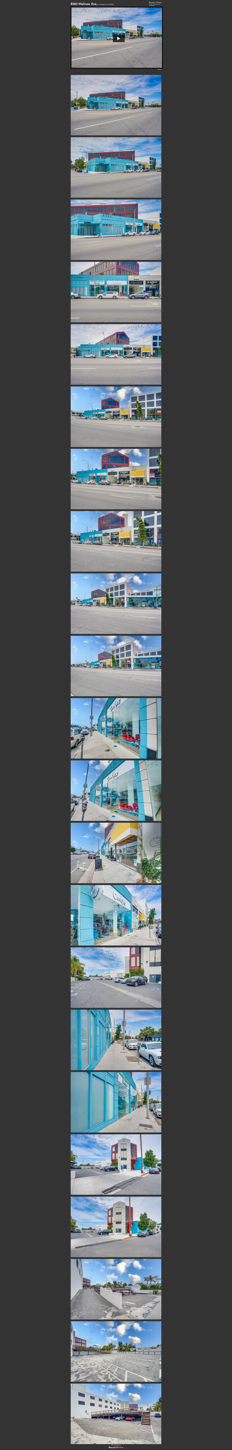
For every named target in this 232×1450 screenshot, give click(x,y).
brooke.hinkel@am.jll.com (154, 4)
